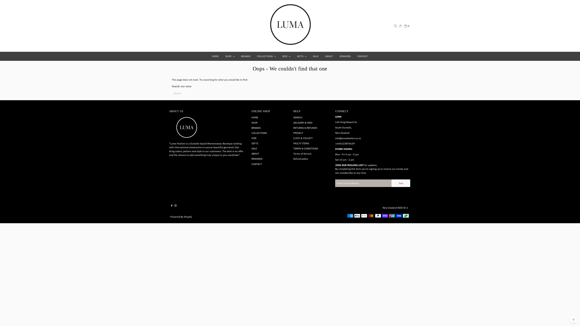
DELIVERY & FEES (302, 122)
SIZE (253, 138)
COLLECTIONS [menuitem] (265, 56)
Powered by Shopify (181, 216)
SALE (254, 148)
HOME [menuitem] (215, 56)
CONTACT (256, 164)
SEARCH (297, 117)
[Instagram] (175, 208)
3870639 (349, 143)
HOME (254, 117)
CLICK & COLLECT (303, 138)
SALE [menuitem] (316, 56)
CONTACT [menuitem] (363, 56)
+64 (337, 143)
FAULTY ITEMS (301, 143)
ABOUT (255, 153)
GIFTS (254, 143)
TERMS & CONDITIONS (305, 148)
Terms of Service (302, 153)
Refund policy (300, 158)
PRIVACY (298, 132)
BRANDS (256, 127)
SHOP (254, 122)
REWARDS (257, 158)
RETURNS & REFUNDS (305, 127)
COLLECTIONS (259, 132)
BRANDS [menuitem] (245, 56)
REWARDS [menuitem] (345, 56)
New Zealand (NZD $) (394, 207)
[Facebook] (171, 208)
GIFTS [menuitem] (300, 56)
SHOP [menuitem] (228, 56)
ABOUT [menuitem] (329, 56)
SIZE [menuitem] (285, 56)
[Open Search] (395, 26)
